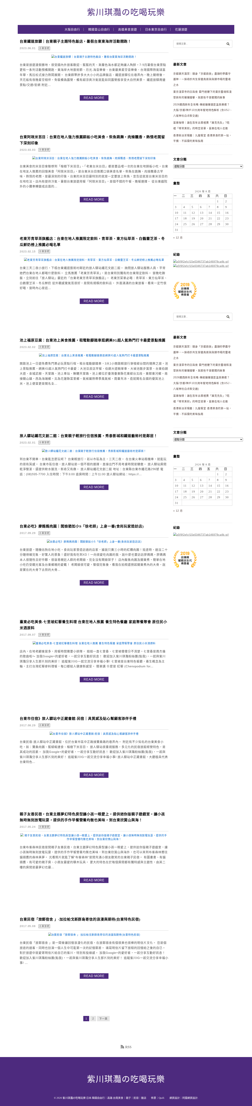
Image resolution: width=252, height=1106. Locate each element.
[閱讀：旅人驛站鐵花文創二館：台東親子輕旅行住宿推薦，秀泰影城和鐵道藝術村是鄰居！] (94, 450)
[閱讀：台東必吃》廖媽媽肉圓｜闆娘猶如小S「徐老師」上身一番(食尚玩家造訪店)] (94, 541)
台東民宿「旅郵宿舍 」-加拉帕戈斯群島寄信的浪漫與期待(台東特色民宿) (80, 919)
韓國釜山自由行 (99, 29)
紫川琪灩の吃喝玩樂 (126, 12)
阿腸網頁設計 (190, 1097)
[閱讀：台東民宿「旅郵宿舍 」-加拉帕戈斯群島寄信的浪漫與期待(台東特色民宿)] (94, 934)
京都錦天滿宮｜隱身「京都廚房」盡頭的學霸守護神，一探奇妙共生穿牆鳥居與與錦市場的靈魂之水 (202, 79)
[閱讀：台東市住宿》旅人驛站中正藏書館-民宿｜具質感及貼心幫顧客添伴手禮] (94, 733)
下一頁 (103, 1018)
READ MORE (94, 97)
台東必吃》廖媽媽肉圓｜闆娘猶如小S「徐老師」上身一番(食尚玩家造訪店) (82, 526)
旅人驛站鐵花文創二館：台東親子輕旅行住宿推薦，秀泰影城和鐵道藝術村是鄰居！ (89, 436)
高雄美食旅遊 (127, 29)
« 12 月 (178, 237)
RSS (128, 1047)
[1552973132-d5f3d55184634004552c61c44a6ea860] (185, 300)
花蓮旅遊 (181, 29)
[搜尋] (228, 44)
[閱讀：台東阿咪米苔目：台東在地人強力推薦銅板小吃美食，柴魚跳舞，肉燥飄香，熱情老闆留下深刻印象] (94, 158)
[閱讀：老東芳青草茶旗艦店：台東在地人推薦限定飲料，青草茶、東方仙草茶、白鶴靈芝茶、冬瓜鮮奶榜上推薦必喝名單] (94, 259)
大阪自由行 (72, 29)
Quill (161, 1097)
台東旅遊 (44, 48)
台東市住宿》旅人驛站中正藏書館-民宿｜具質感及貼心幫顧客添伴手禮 (78, 719)
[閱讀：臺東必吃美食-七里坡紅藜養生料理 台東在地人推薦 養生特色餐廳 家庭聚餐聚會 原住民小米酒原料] (94, 643)
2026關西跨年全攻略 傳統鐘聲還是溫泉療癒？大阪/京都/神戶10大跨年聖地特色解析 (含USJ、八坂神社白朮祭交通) (202, 110)
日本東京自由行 (156, 29)
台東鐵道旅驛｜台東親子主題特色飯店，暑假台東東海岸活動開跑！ (75, 41)
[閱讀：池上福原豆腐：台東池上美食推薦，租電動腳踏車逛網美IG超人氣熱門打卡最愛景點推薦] (94, 355)
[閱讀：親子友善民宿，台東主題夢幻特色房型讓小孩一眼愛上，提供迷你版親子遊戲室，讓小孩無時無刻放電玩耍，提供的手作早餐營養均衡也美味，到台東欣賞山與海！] (94, 839)
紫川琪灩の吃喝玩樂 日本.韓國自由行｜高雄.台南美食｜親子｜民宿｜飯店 (104, 1097)
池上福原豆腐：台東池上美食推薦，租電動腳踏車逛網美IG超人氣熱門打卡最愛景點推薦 (93, 340)
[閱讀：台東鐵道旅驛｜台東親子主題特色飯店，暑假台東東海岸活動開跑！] (94, 56)
